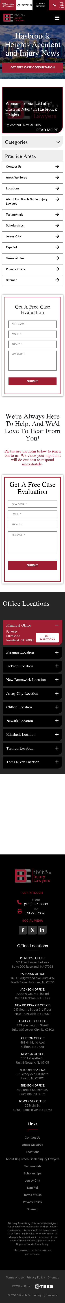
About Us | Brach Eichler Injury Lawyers (26, 201)
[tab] (32, 632)
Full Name (19, 324)
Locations (13, 188)
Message (18, 354)
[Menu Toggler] (57, 17)
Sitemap (11, 280)
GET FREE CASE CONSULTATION (32, 67)
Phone (17, 344)
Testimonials (14, 214)
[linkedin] (42, 930)
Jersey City (13, 236)
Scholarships (15, 225)
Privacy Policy (15, 269)
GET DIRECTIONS (47, 638)
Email (16, 334)
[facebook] (23, 930)
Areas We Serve (16, 177)
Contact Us (13, 166)
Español (11, 247)
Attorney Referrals (40, 5)
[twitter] (32, 930)
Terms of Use (15, 258)
